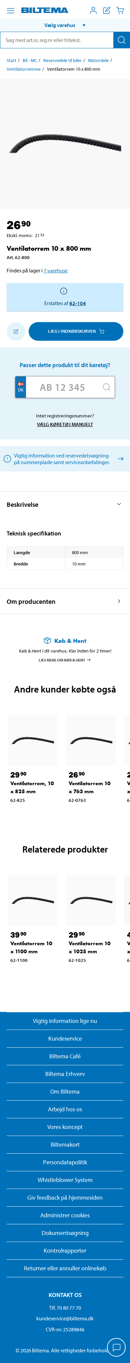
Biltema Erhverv (65, 1074)
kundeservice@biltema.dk (65, 1318)
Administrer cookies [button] (65, 1215)
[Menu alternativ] (10, 10)
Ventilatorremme (24, 69)
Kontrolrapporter (65, 1250)
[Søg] (121, 40)
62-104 (77, 303)
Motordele (98, 60)
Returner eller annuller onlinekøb (65, 1268)
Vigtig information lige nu (65, 1021)
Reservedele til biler (62, 60)
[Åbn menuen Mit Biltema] (93, 10)
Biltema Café (65, 1056)
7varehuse (56, 270)
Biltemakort (65, 1144)
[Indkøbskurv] (120, 10)
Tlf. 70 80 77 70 (65, 1307)
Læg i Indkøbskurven (72, 331)
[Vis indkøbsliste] (106, 10)
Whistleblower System (65, 1180)
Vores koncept (65, 1127)
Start (11, 60)
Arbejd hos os (65, 1109)
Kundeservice (65, 1038)
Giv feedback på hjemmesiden (65, 1197)
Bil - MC (30, 60)
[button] (65, 25)
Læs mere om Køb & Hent (62, 659)
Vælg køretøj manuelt (65, 424)
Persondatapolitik (65, 1162)
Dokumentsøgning (65, 1233)
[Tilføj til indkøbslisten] (16, 331)
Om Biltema (65, 1091)
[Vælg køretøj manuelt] (119, 458)
